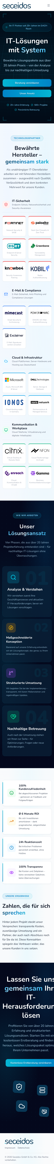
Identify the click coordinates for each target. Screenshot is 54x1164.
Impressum (10, 1147)
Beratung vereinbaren (27, 83)
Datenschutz (24, 1147)
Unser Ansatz (27, 93)
